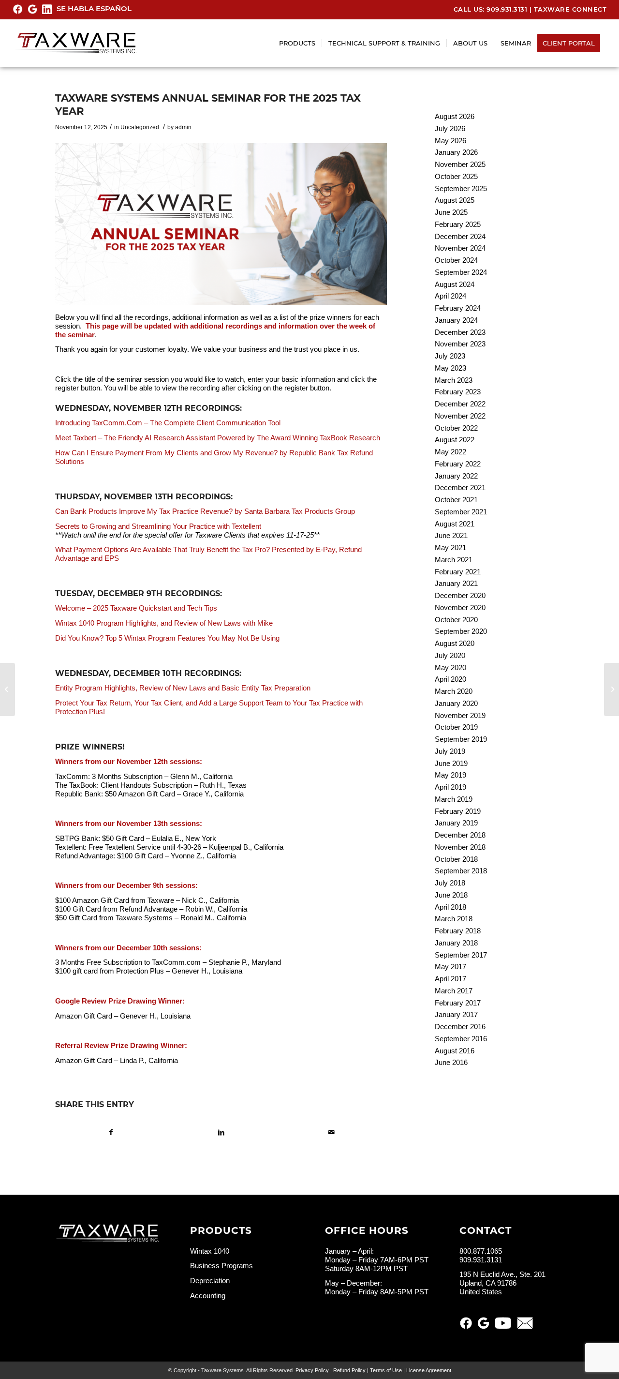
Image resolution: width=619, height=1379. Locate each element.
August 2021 (454, 524)
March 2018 (453, 918)
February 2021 (458, 572)
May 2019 (450, 775)
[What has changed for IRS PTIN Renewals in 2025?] (7, 689)
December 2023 (460, 332)
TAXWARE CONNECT (570, 9)
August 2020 (454, 643)
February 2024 (458, 308)
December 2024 (460, 236)
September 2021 (461, 512)
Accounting (207, 1295)
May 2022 (450, 452)
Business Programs (221, 1265)
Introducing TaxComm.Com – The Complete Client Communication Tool (167, 423)
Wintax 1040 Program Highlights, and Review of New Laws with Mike (164, 623)
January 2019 (456, 823)
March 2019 (453, 799)
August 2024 (454, 284)
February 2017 (458, 1003)
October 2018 (456, 859)
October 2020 (456, 619)
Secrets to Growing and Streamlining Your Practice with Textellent (158, 526)
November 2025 (460, 164)
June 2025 (451, 212)
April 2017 (450, 978)
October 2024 (456, 260)
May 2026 (450, 140)
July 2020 (450, 655)
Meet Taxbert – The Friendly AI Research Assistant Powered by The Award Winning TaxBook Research (217, 438)
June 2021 (451, 535)
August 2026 (454, 116)
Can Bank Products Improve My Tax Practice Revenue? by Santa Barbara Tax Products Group (205, 511)
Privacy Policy (312, 1370)
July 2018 (450, 883)
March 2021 (453, 559)
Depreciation (210, 1280)
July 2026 (450, 128)
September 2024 (461, 272)
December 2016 (460, 1026)
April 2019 (450, 787)
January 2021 (456, 583)
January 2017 (456, 1014)
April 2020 (450, 679)
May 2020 (450, 667)
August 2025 (454, 200)
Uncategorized (139, 127)
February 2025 (458, 224)
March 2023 (453, 380)
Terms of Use (386, 1370)
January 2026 (456, 152)
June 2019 (451, 763)
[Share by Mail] (331, 1132)
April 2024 (450, 296)
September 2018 (461, 871)
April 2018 (450, 907)
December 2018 (460, 835)
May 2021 (450, 547)
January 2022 (456, 476)
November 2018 (460, 847)
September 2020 (461, 631)
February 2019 (458, 811)
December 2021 (460, 487)
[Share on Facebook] (111, 1132)
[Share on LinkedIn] (221, 1132)
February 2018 (458, 931)
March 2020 (453, 691)
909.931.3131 (506, 9)
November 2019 (460, 715)
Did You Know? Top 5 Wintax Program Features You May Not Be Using (167, 638)
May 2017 (450, 966)
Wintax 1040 (209, 1251)
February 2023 (458, 392)
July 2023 (450, 356)
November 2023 (460, 344)
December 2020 (460, 595)
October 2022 (456, 428)
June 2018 (451, 895)
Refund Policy (349, 1370)
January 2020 (456, 703)
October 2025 (456, 176)
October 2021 (456, 499)
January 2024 (456, 320)
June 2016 (451, 1062)
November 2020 (460, 607)
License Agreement (428, 1370)
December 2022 (460, 404)
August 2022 (454, 439)
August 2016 (454, 1051)
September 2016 (461, 1038)
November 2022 (460, 416)
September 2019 (461, 739)
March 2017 (453, 991)
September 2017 (461, 955)
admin (183, 127)
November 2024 (460, 248)
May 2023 (450, 368)
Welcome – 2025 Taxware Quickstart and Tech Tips (136, 608)
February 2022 (458, 464)
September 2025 (461, 188)
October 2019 (456, 727)
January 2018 (456, 943)
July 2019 (450, 751)
